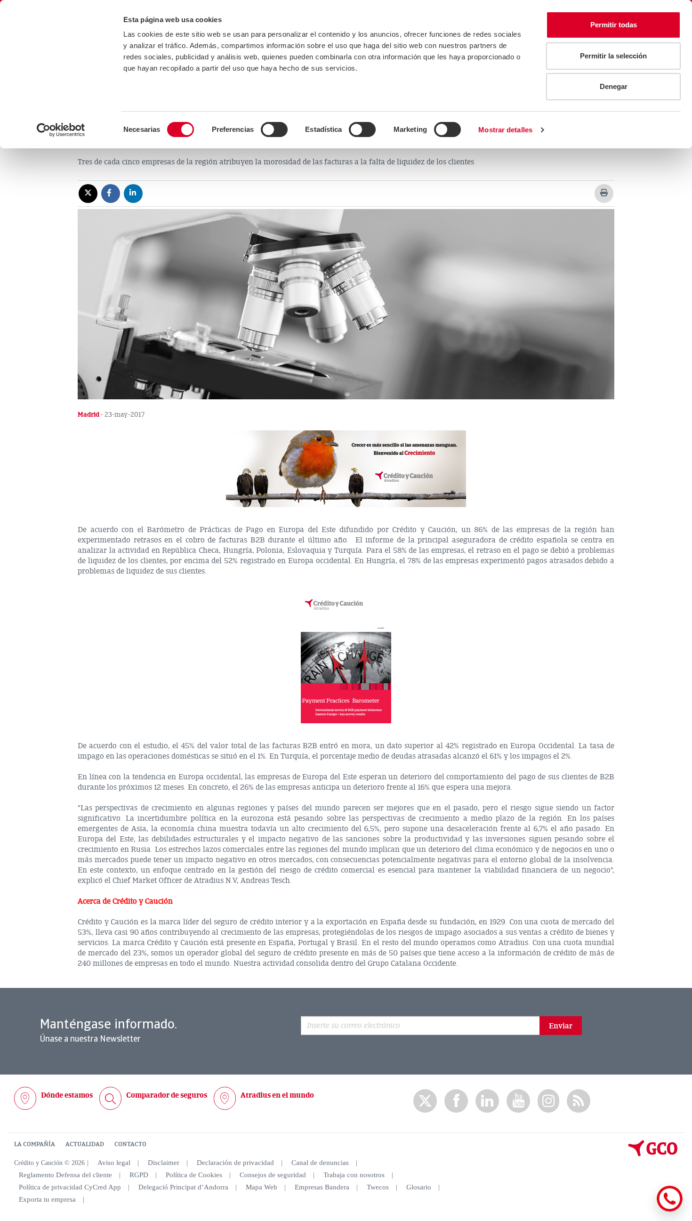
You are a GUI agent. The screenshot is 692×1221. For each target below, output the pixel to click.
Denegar (614, 86)
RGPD (138, 1175)
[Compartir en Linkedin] (133, 193)
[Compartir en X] (88, 193)
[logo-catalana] (653, 1154)
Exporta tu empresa (47, 1199)
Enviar (560, 1026)
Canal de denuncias (320, 1162)
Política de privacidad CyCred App (70, 1187)
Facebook (456, 1101)
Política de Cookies (194, 1175)
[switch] (274, 129)
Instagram (548, 1101)
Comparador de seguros (166, 1095)
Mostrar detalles (505, 130)
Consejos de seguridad (273, 1175)
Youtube (518, 1101)
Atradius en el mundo (277, 1095)
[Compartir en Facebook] (110, 193)
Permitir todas (613, 25)
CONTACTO (130, 1144)
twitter (425, 1101)
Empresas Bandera (322, 1187)
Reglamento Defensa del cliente (65, 1175)
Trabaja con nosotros (354, 1175)
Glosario (418, 1187)
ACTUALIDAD (84, 1144)
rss (578, 1101)
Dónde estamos (67, 1095)
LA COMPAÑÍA (34, 1144)
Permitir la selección (613, 56)
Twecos (378, 1187)
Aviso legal (113, 1162)
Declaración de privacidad (235, 1162)
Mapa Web (261, 1187)
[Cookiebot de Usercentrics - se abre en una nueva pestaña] (61, 130)
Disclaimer (163, 1162)
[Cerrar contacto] (641, 1209)
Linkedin (487, 1101)
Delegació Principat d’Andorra (183, 1187)
